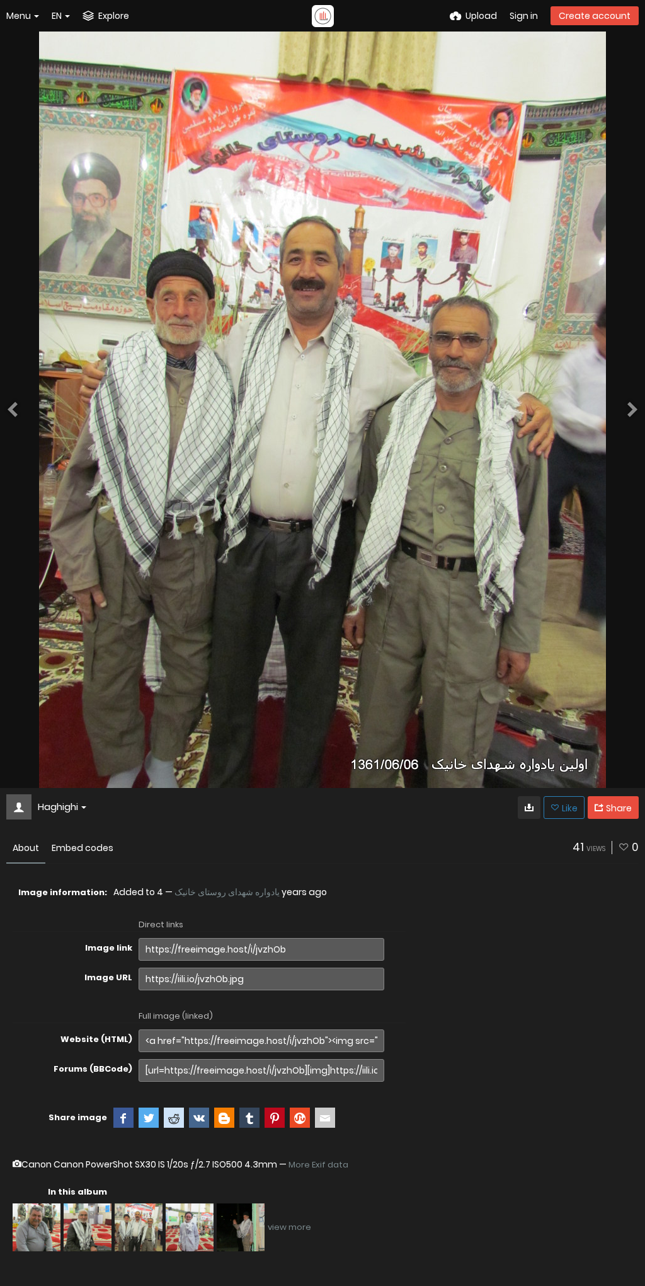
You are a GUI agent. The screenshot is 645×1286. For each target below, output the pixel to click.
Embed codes (82, 848)
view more (289, 1227)
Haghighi (58, 806)
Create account (595, 15)
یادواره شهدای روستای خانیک (227, 892)
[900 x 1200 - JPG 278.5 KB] (529, 807)
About (26, 848)
